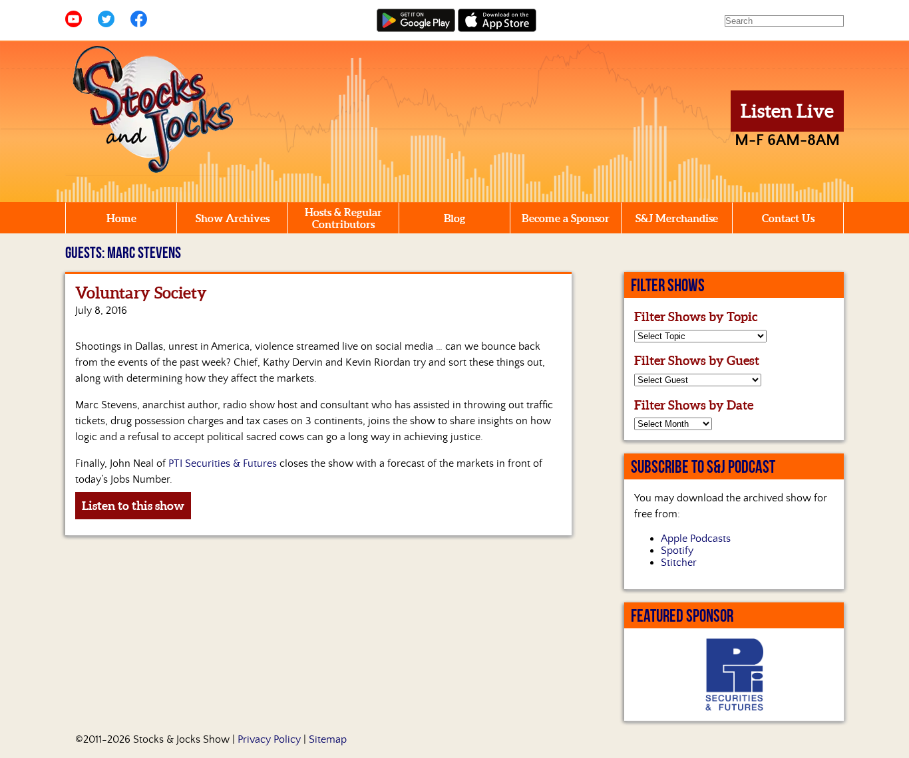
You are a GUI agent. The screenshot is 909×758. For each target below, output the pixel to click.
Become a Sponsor (566, 218)
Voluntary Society (141, 293)
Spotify (677, 551)
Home (121, 218)
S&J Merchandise (677, 218)
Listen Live (787, 111)
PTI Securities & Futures (222, 463)
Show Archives (233, 218)
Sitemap (328, 739)
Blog (454, 218)
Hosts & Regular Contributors (343, 218)
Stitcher (679, 562)
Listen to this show (133, 506)
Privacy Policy (269, 739)
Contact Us (788, 218)
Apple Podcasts (696, 539)
